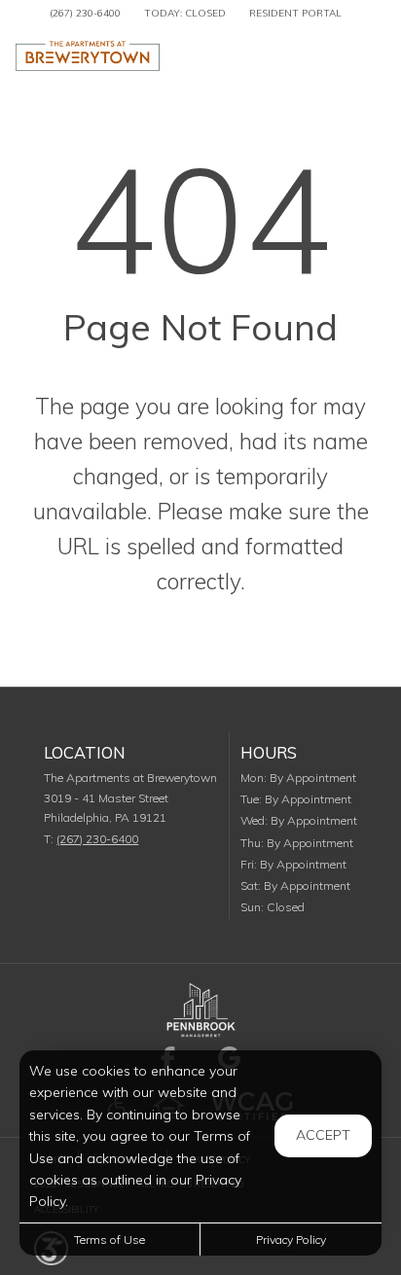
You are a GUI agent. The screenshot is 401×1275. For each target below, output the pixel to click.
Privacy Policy (291, 1239)
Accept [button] (323, 1135)
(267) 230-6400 (85, 13)
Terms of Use (109, 1239)
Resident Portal (295, 13)
